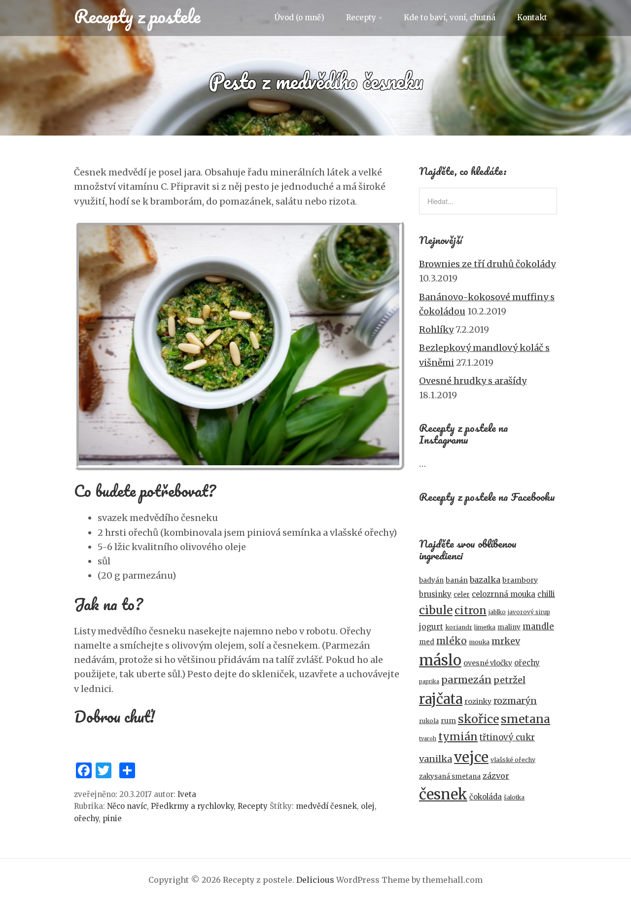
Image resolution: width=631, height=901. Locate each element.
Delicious (315, 880)
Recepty (361, 17)
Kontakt (532, 17)
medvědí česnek (326, 806)
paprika (429, 681)
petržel (509, 680)
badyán (431, 580)
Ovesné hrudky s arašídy (472, 380)
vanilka (435, 758)
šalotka (514, 797)
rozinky (477, 701)
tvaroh (427, 738)
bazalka (485, 580)
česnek (443, 794)
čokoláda (485, 796)
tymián (458, 736)
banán (457, 580)
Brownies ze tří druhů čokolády (487, 264)
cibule (436, 610)
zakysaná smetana (450, 776)
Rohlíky (436, 329)
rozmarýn (515, 700)
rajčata (440, 699)
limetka (484, 627)
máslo (440, 660)
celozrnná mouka (503, 594)
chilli (546, 594)
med (426, 642)
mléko (451, 641)
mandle (538, 626)
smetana (525, 719)
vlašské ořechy (513, 759)
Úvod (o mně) (299, 17)
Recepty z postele (137, 15)
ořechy (86, 818)
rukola (429, 721)
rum (448, 720)
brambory (520, 580)
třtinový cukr (507, 737)
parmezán (466, 680)
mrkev (505, 641)
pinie (112, 818)
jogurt (431, 626)
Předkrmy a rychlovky (192, 806)
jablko (497, 612)
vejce (471, 757)
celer (462, 594)
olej (368, 806)
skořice (478, 719)
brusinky (435, 594)
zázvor (496, 776)
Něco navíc (127, 806)
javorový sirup (529, 612)
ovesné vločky (487, 662)
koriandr (458, 627)
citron (471, 610)
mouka (479, 642)
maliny (509, 627)
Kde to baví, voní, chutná (449, 17)
